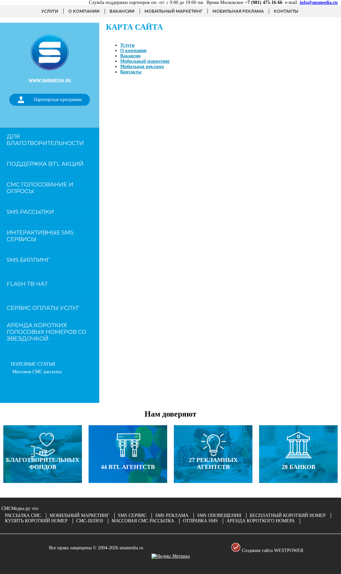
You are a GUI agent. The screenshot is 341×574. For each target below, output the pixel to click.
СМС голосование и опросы (40, 187)
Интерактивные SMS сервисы (40, 235)
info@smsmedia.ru (319, 2)
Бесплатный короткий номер (288, 515)
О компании (84, 11)
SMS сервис (132, 515)
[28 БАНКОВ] (298, 481)
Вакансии (122, 11)
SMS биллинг (28, 259)
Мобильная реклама (238, 11)
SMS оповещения (219, 515)
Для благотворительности (45, 139)
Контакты (286, 11)
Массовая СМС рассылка (37, 371)
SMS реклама (171, 515)
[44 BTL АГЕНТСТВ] (128, 481)
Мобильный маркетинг (173, 11)
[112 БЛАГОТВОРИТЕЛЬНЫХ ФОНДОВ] (42, 481)
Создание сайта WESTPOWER (271, 550)
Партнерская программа (58, 99)
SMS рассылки (30, 211)
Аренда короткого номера (260, 520)
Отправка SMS (200, 520)
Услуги (49, 11)
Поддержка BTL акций (45, 163)
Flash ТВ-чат (27, 283)
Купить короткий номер (36, 520)
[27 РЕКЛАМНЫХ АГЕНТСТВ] (213, 481)
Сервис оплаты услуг (43, 308)
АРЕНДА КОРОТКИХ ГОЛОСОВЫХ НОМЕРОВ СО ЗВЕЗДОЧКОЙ (46, 332)
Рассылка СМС (23, 515)
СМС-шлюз (89, 520)
